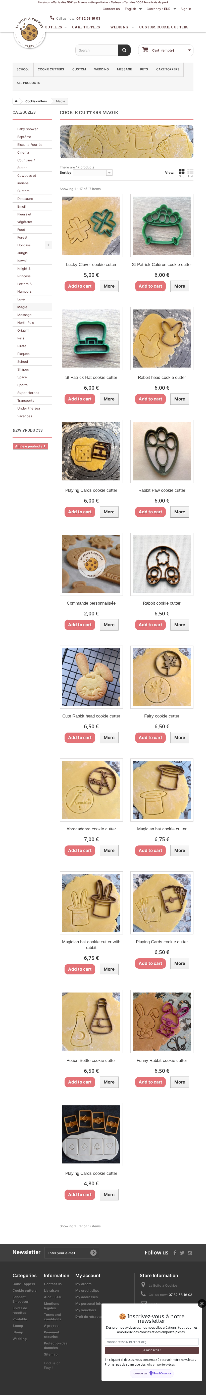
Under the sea (28, 408)
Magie (22, 307)
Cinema (23, 152)
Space (22, 377)
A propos (51, 1326)
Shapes (23, 369)
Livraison (51, 1290)
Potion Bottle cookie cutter (91, 1060)
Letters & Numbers (24, 287)
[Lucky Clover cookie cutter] (91, 226)
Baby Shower (27, 129)
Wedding (119, 27)
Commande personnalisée (91, 603)
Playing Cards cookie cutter (91, 490)
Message (124, 69)
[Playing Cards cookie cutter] (91, 451)
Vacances (24, 416)
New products (28, 430)
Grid (181, 176)
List (190, 176)
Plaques (23, 354)
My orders (83, 1284)
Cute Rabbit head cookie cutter (91, 716)
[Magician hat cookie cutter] (162, 790)
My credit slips (87, 1290)
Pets (144, 69)
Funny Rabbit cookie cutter (162, 1060)
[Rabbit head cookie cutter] (162, 338)
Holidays (24, 245)
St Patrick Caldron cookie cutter (162, 264)
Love (21, 299)
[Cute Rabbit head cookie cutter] (91, 677)
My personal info (88, 1303)
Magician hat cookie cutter (162, 829)
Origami (23, 330)
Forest (22, 237)
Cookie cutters (46, 27)
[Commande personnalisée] (91, 564)
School (23, 69)
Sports (22, 385)
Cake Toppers (167, 69)
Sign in (186, 9)
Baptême (24, 137)
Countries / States (26, 164)
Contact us (111, 9)
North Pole (25, 323)
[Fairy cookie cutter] (162, 677)
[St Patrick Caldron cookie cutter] (162, 226)
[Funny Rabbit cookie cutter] (162, 1022)
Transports (25, 400)
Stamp (18, 1326)
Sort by (65, 172)
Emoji (21, 206)
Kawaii (22, 261)
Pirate (21, 346)
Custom (79, 69)
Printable (20, 1319)
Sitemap (51, 1354)
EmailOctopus (162, 1373)
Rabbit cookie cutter (162, 603)
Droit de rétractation (91, 1317)
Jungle (22, 253)
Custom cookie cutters (163, 27)
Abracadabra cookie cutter (91, 829)
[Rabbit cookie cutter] (162, 564)
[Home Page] (15, 101)
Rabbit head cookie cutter (162, 377)
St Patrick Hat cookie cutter (91, 377)
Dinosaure (25, 199)
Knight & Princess (24, 272)
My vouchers (85, 1310)
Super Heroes (28, 393)
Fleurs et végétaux (24, 218)
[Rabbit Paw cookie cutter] (162, 451)
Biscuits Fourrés (29, 145)
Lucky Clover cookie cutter (91, 264)
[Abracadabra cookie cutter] (91, 790)
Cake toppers (86, 27)
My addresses (86, 1297)
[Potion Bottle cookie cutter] (91, 1022)
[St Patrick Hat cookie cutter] (91, 338)
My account (87, 1275)
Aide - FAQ (52, 1297)
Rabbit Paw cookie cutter (161, 490)
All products (28, 83)
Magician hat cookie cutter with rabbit (91, 944)
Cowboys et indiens (26, 179)
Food (21, 230)
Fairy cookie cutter (161, 716)
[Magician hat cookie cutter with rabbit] (91, 903)
